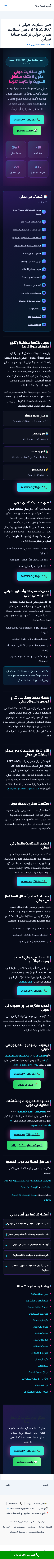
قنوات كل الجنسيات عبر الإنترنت (29, 245)
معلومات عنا (19, 1527)
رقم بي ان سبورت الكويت (36, 1391)
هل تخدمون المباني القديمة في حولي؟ (28, 1223)
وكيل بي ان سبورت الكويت (35, 1378)
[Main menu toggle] (6, 5)
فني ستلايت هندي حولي (32, 222)
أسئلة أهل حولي (35, 317)
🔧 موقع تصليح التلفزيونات (27, 1145)
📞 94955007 (16, 1503)
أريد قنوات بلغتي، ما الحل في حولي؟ (30, 1244)
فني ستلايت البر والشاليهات (22, 1521)
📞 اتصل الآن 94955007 (27, 119)
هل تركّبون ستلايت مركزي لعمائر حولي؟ (30, 1267)
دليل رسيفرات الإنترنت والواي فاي (23, 788)
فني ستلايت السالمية (41, 1180)
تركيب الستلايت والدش (32, 261)
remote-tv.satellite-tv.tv (26, 1065)
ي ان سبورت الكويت (38, 1372)
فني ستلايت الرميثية (19, 1180)
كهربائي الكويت (40, 1320)
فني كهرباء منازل (39, 1352)
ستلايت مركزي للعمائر (33, 253)
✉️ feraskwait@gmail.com (20, 1508)
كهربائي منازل (41, 1359)
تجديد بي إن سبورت (34, 285)
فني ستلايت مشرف (29, 1187)
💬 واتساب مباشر (27, 130)
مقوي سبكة (41, 1333)
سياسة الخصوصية (36, 1532)
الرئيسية (47, 1199)
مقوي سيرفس (40, 1326)
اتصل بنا (6, 1527)
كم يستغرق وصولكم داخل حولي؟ (31, 1255)
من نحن (31, 1527)
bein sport (43, 1365)
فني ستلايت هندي (39, 1294)
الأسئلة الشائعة (45, 1527)
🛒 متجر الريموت (27, 1084)
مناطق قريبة (37, 309)
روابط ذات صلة (36, 325)
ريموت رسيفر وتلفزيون (33, 293)
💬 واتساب (43, 1508)
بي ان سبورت (41, 1385)
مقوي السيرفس (40, 1346)
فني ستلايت (43, 5)
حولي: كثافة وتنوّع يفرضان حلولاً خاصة (28, 212)
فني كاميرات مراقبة (38, 1313)
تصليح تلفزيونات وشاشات (32, 301)
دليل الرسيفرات (25, 981)
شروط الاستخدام (17, 1532)
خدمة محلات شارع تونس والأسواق (27, 238)
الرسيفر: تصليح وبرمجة (33, 277)
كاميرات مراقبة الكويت (37, 1300)
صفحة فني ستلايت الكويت (24, 1195)
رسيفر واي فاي (40, 1339)
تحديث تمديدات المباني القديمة (28, 230)
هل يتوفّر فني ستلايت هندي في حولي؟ (27, 1234)
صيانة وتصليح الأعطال (33, 269)
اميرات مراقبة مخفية (38, 1307)
